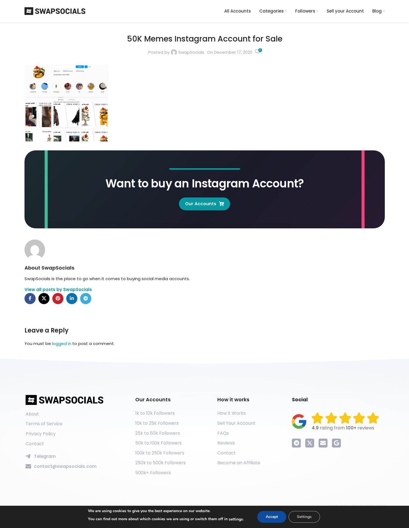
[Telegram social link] (85, 298)
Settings (304, 516)
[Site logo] (55, 11)
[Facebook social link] (30, 298)
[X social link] (44, 298)
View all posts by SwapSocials (58, 289)
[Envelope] (323, 443)
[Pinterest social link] (57, 298)
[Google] (336, 443)
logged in (61, 343)
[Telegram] (296, 443)
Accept (272, 516)
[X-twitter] (309, 443)
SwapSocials (191, 52)
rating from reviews (343, 428)
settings (236, 519)
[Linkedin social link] (71, 298)
